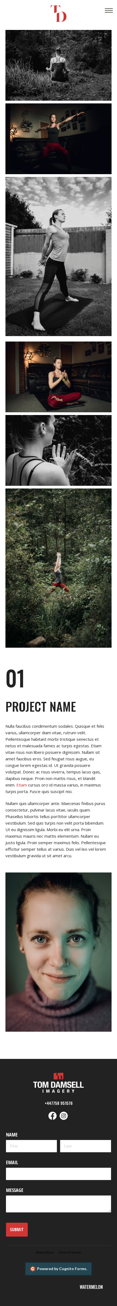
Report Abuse (45, 1252)
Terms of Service (70, 1252)
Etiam (21, 785)
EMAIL (12, 1162)
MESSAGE (14, 1190)
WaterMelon (91, 1287)
